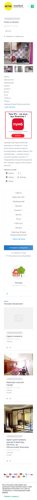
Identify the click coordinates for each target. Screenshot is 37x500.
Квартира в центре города (15, 383)
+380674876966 (9, 107)
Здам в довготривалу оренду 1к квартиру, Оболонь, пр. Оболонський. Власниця (17, 443)
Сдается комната (14, 336)
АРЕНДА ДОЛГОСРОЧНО (12, 18)
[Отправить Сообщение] (7, 294)
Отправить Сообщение (18, 248)
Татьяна (18, 282)
